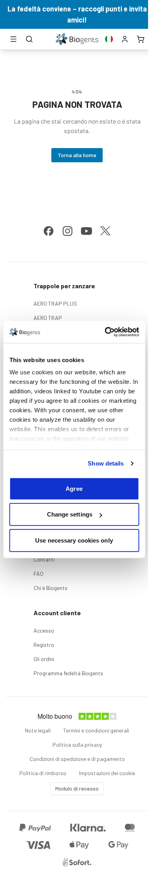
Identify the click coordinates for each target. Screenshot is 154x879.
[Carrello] (140, 39)
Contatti (44, 559)
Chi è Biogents (51, 587)
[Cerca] (29, 39)
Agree (74, 488)
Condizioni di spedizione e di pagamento (77, 758)
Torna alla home (77, 155)
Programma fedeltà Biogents (68, 673)
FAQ (38, 573)
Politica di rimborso (42, 773)
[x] (105, 231)
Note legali (38, 730)
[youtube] (86, 231)
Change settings (70, 514)
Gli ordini (44, 658)
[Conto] (125, 39)
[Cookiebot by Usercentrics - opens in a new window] (105, 332)
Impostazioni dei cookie (107, 773)
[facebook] (48, 231)
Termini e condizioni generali (96, 730)
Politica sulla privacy (77, 744)
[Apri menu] (13, 39)
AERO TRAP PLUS (55, 303)
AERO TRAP (48, 317)
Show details (106, 463)
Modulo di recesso (77, 788)
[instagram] (67, 231)
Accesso (44, 630)
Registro (44, 644)
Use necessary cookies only (74, 540)
